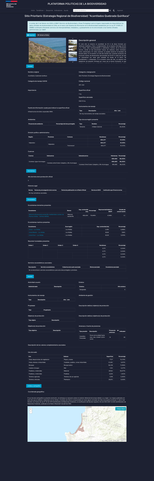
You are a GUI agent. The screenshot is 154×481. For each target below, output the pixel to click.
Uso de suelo (32, 352)
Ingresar (120, 10)
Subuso (66, 356)
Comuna (70, 137)
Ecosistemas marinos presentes (39, 222)
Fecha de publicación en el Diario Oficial (73, 190)
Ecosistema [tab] (31, 199)
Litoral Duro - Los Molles (36, 235)
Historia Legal (32, 186)
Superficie (110, 356)
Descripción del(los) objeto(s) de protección (94, 305)
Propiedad (31, 305)
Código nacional (84, 81)
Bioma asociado (95, 267)
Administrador (33, 286)
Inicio (33, 10)
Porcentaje (122, 124)
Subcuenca (50, 155)
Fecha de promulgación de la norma (46, 190)
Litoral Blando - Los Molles (37, 232)
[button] (120, 409)
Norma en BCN (96, 190)
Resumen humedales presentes (38, 241)
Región (31, 137)
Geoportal (49, 10)
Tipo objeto (32, 320)
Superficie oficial (84, 90)
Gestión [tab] (30, 276)
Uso (30, 356)
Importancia (32, 90)
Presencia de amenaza (114, 331)
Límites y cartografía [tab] (34, 386)
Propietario (47, 310)
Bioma (69, 210)
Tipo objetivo (33, 330)
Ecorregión (68, 226)
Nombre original (33, 72)
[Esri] (123, 439)
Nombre (94, 124)
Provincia (51, 137)
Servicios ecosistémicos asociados (40, 263)
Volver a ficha (44, 35)
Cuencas (31, 151)
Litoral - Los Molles (34, 229)
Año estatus (121, 286)
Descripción (92, 110)
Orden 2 (45, 245)
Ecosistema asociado (112, 267)
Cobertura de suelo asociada (71, 267)
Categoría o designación (87, 72)
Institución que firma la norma (112, 190)
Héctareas (114, 155)
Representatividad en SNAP (105, 210)
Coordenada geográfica (36, 392)
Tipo (80, 110)
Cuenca (31, 155)
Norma (31, 190)
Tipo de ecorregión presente (88, 119)
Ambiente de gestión (86, 295)
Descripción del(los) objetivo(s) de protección (94, 316)
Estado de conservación (121, 210)
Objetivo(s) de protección (36, 326)
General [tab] (30, 66)
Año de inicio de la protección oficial (40, 177)
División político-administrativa (38, 132)
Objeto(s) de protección (36, 316)
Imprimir (32, 35)
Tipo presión (83, 331)
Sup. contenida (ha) (83, 210)
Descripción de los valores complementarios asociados (47, 345)
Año (115, 110)
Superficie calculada (86, 97)
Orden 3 (60, 245)
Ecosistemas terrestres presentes (39, 205)
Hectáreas (102, 137)
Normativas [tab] (31, 171)
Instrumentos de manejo (87, 106)
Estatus (81, 282)
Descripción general (87, 40)
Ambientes (31, 119)
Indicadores (58, 10)
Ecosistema (32, 210)
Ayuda (66, 10)
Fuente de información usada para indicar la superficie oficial (48, 108)
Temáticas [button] (39, 10)
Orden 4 (75, 245)
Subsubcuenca (83, 155)
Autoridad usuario (34, 282)
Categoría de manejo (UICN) (37, 81)
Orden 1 (31, 245)
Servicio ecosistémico (48, 267)
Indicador (122, 331)
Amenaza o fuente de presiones (89, 326)
